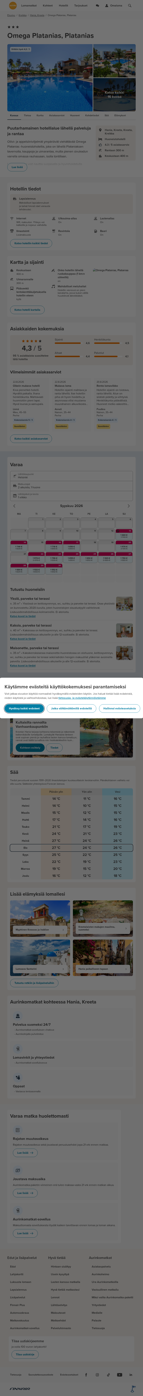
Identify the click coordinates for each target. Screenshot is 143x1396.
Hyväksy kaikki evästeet (24, 708)
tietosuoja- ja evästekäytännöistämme (82, 698)
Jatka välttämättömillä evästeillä (71, 708)
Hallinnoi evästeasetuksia (119, 708)
